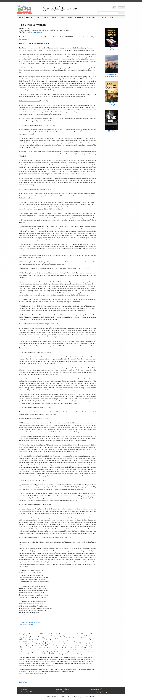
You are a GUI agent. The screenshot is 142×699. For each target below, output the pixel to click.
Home (21, 17)
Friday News (91, 17)
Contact (24, 689)
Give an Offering (61, 692)
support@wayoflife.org (99, 692)
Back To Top (23, 682)
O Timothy (102, 17)
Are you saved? (96, 689)
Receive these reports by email (30, 622)
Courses (45, 17)
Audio (70, 17)
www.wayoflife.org (26, 624)
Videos (62, 17)
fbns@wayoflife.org (35, 32)
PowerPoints (79, 17)
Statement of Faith (62, 689)
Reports (29, 17)
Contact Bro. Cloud (27, 692)
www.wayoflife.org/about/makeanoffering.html (32, 673)
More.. (112, 17)
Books (54, 17)
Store (37, 17)
